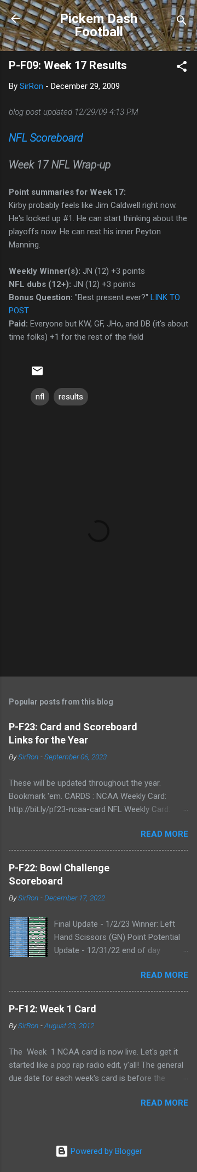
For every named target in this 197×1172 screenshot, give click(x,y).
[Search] (181, 22)
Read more (164, 834)
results (71, 397)
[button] (181, 68)
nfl (40, 397)
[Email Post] (37, 375)
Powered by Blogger (105, 1151)
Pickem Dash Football (98, 25)
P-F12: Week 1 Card (52, 1009)
